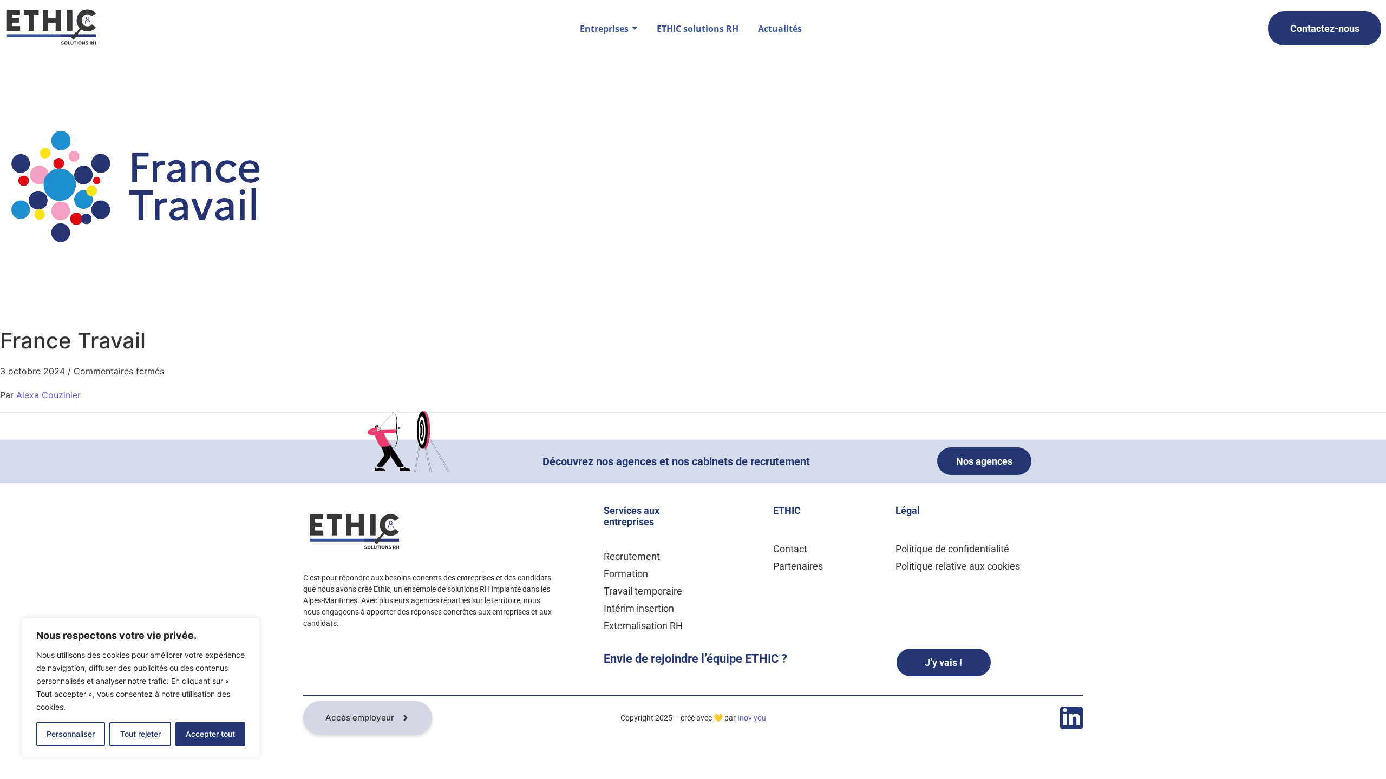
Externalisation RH (643, 625)
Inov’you (751, 718)
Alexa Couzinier (48, 395)
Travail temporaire (643, 591)
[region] (141, 687)
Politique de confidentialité (952, 548)
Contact (790, 548)
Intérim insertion (639, 608)
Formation (626, 573)
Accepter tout (210, 733)
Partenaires (798, 566)
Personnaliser (71, 733)
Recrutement (632, 556)
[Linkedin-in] (1071, 718)
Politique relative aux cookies (957, 566)
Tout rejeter (140, 733)
